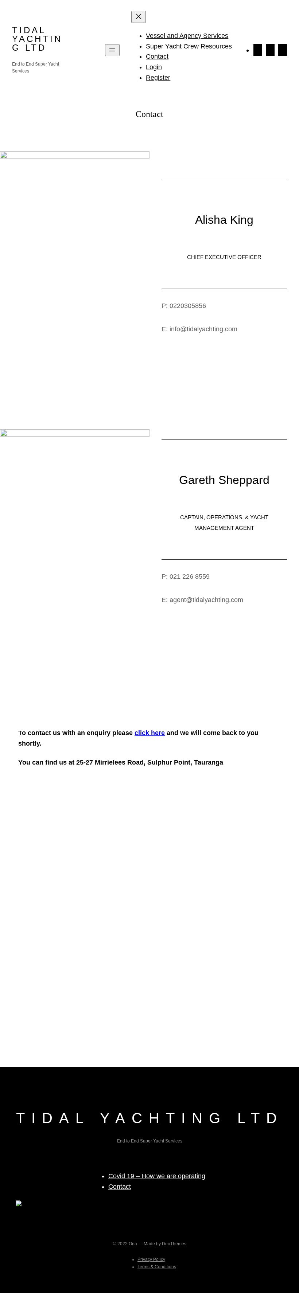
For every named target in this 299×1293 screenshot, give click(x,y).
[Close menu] (138, 17)
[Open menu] (112, 50)
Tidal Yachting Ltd (37, 38)
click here (150, 733)
